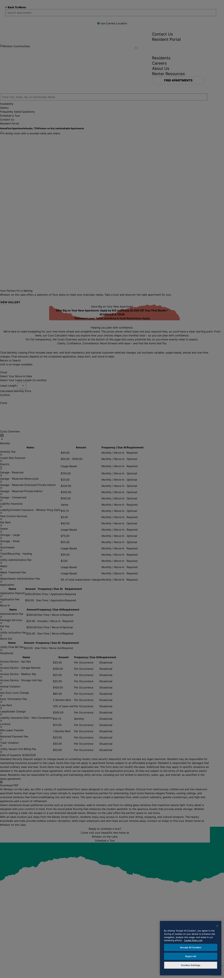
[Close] (217, 925)
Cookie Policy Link (193, 940)
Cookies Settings (190, 965)
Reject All (190, 956)
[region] (190, 948)
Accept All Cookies (190, 947)
